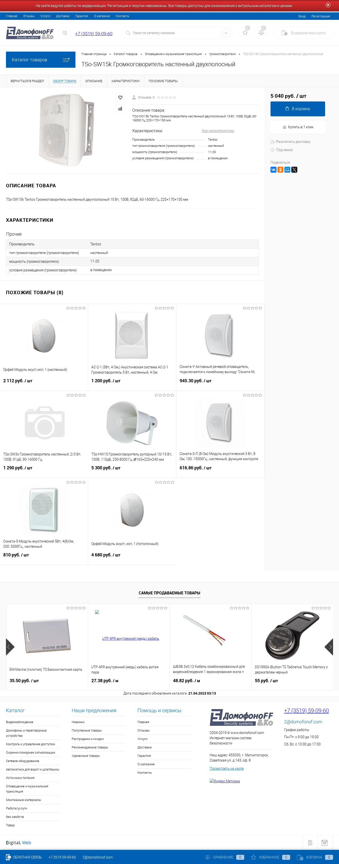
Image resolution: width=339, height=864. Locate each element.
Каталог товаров (29, 59)
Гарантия (81, 16)
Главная (11, 16)
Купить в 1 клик (300, 127)
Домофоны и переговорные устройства (26, 733)
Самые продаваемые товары (169, 593)
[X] (294, 170)
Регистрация (320, 16)
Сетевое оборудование (22, 761)
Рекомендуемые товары (90, 747)
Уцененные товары (86, 756)
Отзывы (28, 16)
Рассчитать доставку (293, 142)
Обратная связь (27, 857)
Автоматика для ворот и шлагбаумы (32, 769)
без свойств (15, 817)
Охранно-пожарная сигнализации (30, 752)
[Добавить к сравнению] (120, 108)
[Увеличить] (66, 130)
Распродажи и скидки (88, 739)
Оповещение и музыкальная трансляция (27, 788)
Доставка (62, 16)
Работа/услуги (16, 808)
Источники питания (20, 778)
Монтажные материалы (23, 800)
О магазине (102, 16)
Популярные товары (87, 730)
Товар (10, 825)
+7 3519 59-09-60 (62, 857)
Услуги (45, 16)
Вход (302, 16)
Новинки (78, 722)
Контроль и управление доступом (30, 744)
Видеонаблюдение (19, 722)
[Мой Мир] (287, 170)
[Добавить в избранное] (120, 97)
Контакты (122, 16)
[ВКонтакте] (273, 170)
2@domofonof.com (303, 721)
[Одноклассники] (280, 170)
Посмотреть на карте (227, 768)
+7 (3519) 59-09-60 (93, 33)
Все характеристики (218, 131)
